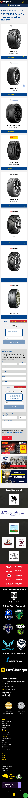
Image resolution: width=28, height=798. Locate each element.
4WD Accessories (6, 738)
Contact (4, 754)
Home (4, 10)
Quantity (21, 362)
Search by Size (5, 723)
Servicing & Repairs (6, 744)
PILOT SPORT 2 (14, 51)
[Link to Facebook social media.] (14, 794)
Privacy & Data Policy (10, 791)
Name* (4, 367)
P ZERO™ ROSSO (14, 162)
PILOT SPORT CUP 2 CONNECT (14, 125)
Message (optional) (7, 420)
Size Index (4, 765)
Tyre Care (4, 727)
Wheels (4, 731)
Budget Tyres (5, 768)
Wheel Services (5, 748)
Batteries (4, 740)
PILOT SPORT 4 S (14, 88)
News (3, 757)
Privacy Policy (9, 432)
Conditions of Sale (19, 791)
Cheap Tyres (5, 770)
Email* (4, 376)
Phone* (4, 372)
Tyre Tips (4, 729)
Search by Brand (6, 725)
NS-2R (14, 274)
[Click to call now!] (22, 2)
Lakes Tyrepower (15, 5)
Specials (4, 752)
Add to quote (11, 57)
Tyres (3, 719)
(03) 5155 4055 (9, 686)
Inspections (4, 742)
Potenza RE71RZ (14, 199)
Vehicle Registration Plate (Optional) (8, 414)
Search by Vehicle (6, 721)
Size (3, 362)
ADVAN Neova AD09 (14, 311)
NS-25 (14, 237)
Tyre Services (5, 746)
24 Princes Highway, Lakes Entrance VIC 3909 (15, 682)
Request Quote (7, 437)
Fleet (3, 755)
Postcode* (4, 381)
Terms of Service (19, 432)
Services (4, 736)
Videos (4, 759)
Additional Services (6, 750)
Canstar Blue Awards (7, 766)
